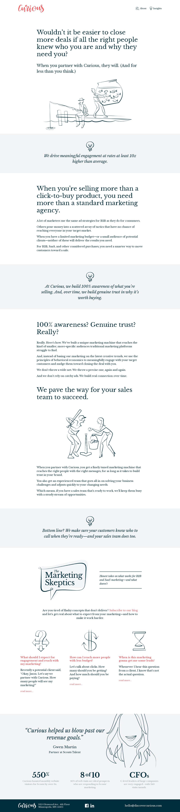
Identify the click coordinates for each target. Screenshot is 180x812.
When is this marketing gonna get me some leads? (137, 659)
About (143, 8)
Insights (157, 8)
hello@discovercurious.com (143, 805)
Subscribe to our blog (123, 610)
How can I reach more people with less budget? (90, 659)
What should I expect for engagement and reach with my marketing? (39, 661)
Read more (26, 691)
